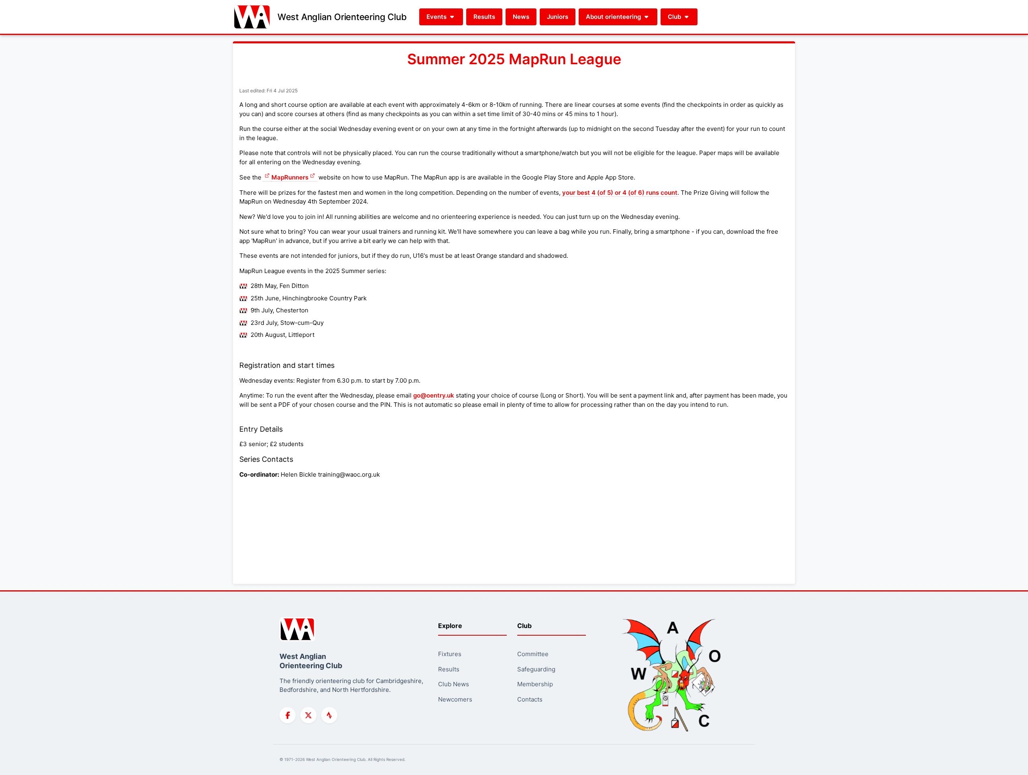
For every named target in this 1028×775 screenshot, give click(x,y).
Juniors (557, 16)
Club (675, 16)
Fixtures (449, 654)
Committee (533, 654)
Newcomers (455, 699)
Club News (453, 684)
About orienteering (614, 16)
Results (484, 16)
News (521, 16)
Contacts (530, 699)
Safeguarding (536, 669)
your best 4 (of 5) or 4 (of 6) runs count (619, 192)
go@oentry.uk (433, 395)
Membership (535, 684)
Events (437, 16)
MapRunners (289, 177)
